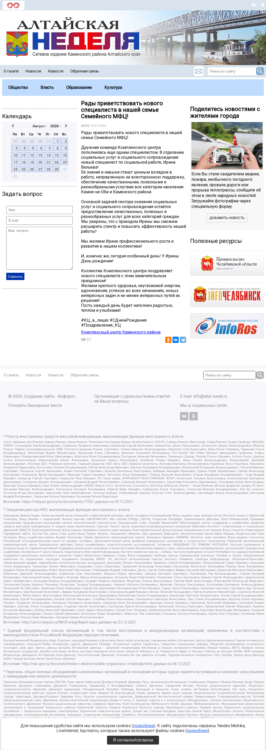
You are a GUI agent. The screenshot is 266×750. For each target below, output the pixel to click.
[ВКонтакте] (175, 340)
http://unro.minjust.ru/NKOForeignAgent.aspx (59, 622)
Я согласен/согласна (133, 740)
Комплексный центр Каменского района (121, 332)
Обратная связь (84, 71)
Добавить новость (227, 218)
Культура (113, 87)
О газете (11, 71)
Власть (47, 87)
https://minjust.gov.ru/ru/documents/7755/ (58, 502)
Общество (18, 87)
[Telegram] (183, 340)
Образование (79, 87)
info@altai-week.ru (210, 396)
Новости (33, 71)
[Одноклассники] (168, 340)
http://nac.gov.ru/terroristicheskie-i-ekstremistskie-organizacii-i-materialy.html (87, 664)
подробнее (143, 725)
